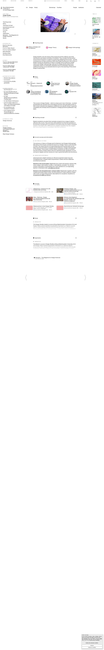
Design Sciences (7, 120)
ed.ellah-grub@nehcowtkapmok (42, 175)
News (4, 23)
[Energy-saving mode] (45, 1)
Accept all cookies (92, 647)
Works (4, 38)
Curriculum (7, 79)
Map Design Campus (8, 134)
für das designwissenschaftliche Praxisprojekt (10, 98)
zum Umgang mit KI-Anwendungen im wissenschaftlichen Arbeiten (11, 112)
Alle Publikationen (39, 258)
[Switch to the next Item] (85, 22)
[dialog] (92, 641)
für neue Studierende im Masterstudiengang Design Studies (11, 93)
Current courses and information (8, 28)
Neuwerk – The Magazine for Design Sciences (10, 36)
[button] (55, 125)
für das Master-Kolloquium (11, 101)
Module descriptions (9, 78)
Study (4, 31)
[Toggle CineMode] (99, 0)
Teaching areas (7, 22)
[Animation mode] (59, 1)
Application (6, 33)
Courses (5, 30)
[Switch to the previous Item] (24, 22)
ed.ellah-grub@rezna (53, 168)
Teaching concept (8, 25)
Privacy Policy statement (94, 640)
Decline (92, 645)
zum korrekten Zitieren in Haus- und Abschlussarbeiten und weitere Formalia (12, 104)
